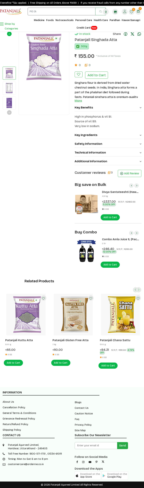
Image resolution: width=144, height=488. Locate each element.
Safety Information (88, 144)
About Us (8, 401)
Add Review (131, 173)
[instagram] (83, 462)
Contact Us (82, 407)
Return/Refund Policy (15, 424)
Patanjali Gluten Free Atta (71, 340)
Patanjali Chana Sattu (115, 340)
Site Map (80, 430)
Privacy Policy (83, 424)
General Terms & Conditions (19, 413)
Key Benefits (84, 107)
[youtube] (90, 462)
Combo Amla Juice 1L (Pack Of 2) (120, 239)
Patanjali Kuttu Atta (19, 340)
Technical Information (90, 152)
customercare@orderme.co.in (26, 464)
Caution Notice (84, 413)
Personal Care (83, 20)
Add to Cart (96, 75)
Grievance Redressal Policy (19, 418)
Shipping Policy (12, 429)
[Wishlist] (43, 298)
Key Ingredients (86, 135)
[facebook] (77, 462)
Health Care (101, 20)
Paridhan (115, 20)
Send (122, 445)
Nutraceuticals (64, 20)
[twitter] (103, 462)
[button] (88, 475)
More (78, 101)
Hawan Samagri (131, 20)
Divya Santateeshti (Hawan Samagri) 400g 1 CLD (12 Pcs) (121, 192)
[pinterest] (96, 462)
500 (83, 46)
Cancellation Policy (14, 407)
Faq (77, 419)
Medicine (39, 20)
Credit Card (86, 27)
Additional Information (91, 161)
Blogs (78, 402)
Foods (50, 20)
